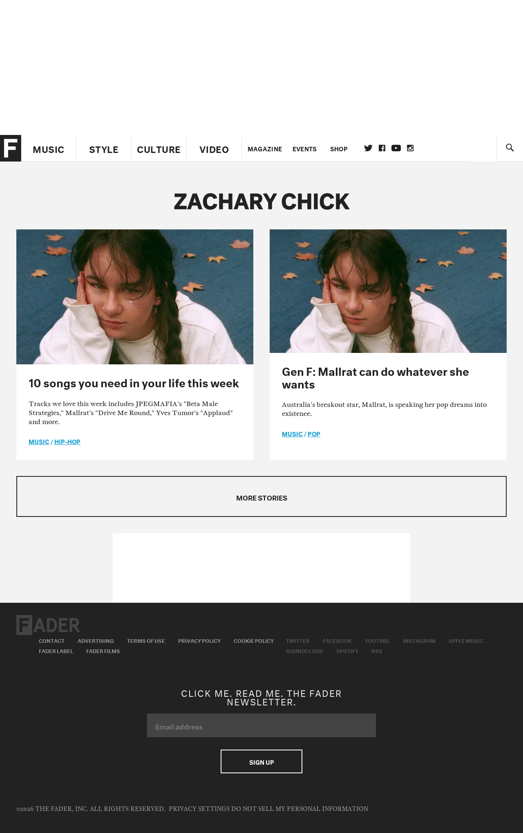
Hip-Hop (67, 441)
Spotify (347, 650)
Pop (314, 433)
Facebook (337, 640)
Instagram (419, 640)
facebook (382, 148)
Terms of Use (146, 640)
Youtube (377, 640)
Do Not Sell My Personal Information (299, 809)
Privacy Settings (199, 809)
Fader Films (103, 650)
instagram (410, 148)
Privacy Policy (199, 640)
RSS (376, 650)
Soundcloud (304, 650)
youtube (396, 148)
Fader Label (56, 650)
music (39, 441)
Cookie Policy (254, 640)
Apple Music (466, 640)
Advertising (96, 640)
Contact (52, 640)
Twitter (368, 148)
